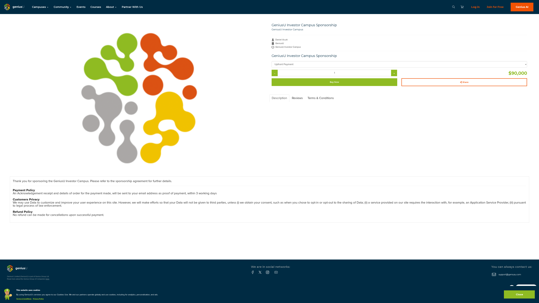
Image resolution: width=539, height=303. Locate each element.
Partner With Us (132, 7)
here (47, 279)
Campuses (39, 7)
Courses (95, 7)
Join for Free (495, 7)
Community (61, 7)
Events (80, 7)
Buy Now (334, 82)
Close (519, 294)
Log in (475, 7)
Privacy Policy (38, 299)
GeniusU (279, 43)
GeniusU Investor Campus (287, 29)
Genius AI (522, 7)
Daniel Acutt (281, 40)
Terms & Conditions (23, 299)
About (110, 7)
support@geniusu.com (510, 274)
